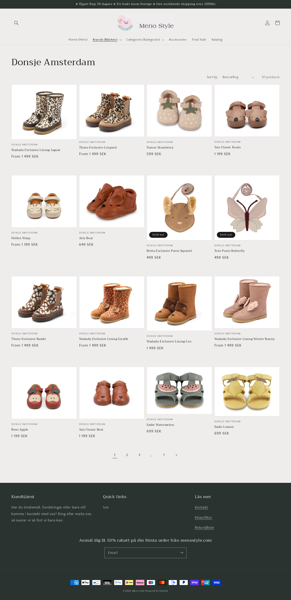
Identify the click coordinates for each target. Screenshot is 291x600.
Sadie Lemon (224, 427)
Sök (106, 507)
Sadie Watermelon (160, 425)
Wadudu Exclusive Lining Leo (169, 342)
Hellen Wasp (20, 238)
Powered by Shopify (156, 591)
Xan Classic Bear (91, 430)
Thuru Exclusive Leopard (98, 148)
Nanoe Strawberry (160, 148)
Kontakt (201, 507)
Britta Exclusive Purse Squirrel (169, 251)
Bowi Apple (19, 430)
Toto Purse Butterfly (229, 251)
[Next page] (176, 455)
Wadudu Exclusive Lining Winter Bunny (244, 339)
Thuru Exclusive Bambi (28, 339)
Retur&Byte (204, 528)
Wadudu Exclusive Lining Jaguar (35, 150)
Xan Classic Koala (227, 147)
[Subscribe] (181, 553)
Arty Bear (86, 238)
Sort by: (212, 77)
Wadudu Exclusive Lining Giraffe (104, 339)
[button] (16, 23)
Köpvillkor (203, 518)
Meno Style (138, 591)
